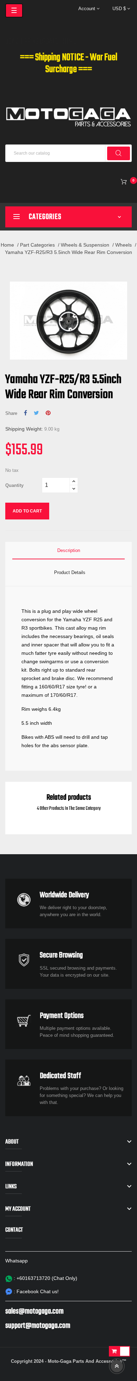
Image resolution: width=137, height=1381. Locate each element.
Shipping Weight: (24, 429)
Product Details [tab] (69, 572)
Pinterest (48, 413)
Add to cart (27, 511)
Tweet (36, 413)
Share (25, 413)
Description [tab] (68, 550)
